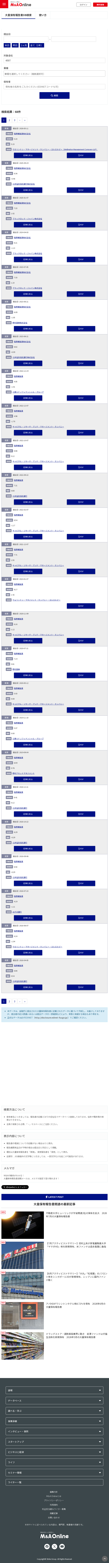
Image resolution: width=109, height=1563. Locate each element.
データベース (14, 1400)
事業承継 (12, 1421)
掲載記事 (54, 1513)
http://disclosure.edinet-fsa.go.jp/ (51, 1017)
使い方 (43, 15)
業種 (6, 68)
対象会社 (8, 55)
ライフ (11, 1462)
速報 (10, 1390)
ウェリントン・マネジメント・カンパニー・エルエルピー (36, 600)
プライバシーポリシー (54, 1500)
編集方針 (54, 1491)
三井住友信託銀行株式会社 (23, 184)
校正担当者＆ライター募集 (54, 1509)
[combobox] (54, 73)
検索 (55, 95)
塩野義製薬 (18, 376)
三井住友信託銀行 (19, 496)
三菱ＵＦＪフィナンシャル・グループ (28, 392)
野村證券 (16, 669)
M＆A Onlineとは (53, 1496)
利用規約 (54, 1504)
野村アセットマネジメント (23, 773)
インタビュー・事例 (18, 1431)
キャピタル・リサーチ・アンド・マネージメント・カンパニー (38, 426)
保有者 (7, 81)
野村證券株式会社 (19, 322)
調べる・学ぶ (15, 1410)
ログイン (83, 4)
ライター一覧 (14, 1482)
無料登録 (100, 4)
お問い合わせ (54, 1517)
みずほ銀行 (17, 912)
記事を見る (28, 155)
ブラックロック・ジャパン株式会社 (27, 218)
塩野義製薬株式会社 (22, 133)
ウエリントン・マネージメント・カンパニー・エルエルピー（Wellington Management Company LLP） (55, 149)
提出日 (7, 34)
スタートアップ (16, 1441)
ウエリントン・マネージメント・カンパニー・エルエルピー (37, 946)
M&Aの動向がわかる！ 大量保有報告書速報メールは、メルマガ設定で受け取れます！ (31, 1177)
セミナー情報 (15, 1472)
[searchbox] (54, 73)
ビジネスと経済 (16, 1452)
